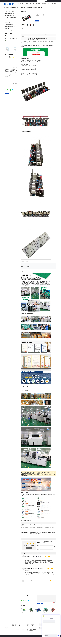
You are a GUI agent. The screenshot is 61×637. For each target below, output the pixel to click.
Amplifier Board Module (13, 7)
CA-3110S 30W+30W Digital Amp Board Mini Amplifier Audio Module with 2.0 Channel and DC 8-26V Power (38, 614)
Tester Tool (7, 28)
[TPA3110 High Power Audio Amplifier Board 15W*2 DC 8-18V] (6, 38)
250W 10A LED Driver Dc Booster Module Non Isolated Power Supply (31, 630)
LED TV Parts (7, 22)
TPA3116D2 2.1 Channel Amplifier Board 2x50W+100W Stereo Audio (18, 625)
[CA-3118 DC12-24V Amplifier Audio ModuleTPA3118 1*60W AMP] (6, 36)
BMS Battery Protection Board (10, 17)
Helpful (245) (28, 558)
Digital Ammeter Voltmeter (9, 24)
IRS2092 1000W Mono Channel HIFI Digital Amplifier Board (18, 627)
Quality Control (38, 3)
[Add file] (43, 636)
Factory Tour (31, 3)
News (48, 3)
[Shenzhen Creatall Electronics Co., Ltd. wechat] (11, 90)
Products (21, 3)
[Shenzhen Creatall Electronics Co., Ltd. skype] (13, 90)
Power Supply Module (8, 13)
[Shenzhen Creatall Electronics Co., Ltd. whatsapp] (8, 90)
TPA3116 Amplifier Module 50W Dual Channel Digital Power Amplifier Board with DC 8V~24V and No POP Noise (53, 614)
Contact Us (44, 3)
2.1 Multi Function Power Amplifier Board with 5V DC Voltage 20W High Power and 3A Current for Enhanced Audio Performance (31, 614)
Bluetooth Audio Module (8, 15)
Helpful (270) (28, 570)
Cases (52, 3)
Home (17, 3)
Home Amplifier (7, 19)
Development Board (8, 30)
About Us (26, 3)
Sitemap (5, 631)
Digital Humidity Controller (9, 26)
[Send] (58, 636)
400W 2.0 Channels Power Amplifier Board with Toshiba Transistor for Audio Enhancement (27, 28)
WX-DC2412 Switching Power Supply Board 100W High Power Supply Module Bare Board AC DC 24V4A (31, 628)
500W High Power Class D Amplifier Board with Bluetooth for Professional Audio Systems (18, 630)
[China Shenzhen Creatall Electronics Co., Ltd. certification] (7, 49)
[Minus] (58, 615)
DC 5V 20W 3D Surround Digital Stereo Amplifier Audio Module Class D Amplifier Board (23, 614)
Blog (55, 3)
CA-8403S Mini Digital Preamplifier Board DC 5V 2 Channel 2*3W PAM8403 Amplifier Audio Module (45, 614)
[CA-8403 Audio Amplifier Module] (6, 41)
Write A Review (29, 547)
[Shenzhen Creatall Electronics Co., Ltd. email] (6, 90)
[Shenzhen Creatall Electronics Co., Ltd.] (9, 4)
